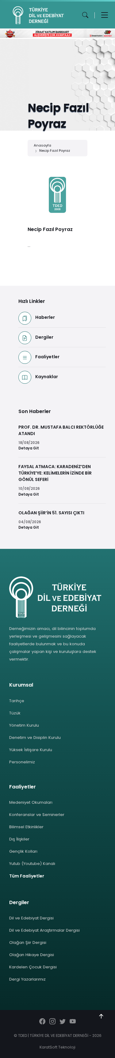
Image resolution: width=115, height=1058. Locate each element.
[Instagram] (52, 1022)
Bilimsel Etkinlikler (26, 827)
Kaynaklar (46, 377)
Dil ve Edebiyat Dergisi (31, 918)
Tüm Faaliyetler (26, 876)
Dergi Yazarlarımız (27, 979)
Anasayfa (42, 145)
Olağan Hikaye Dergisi (31, 955)
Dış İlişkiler (19, 839)
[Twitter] (62, 1022)
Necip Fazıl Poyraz (54, 150)
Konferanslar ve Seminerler (36, 815)
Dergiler (44, 337)
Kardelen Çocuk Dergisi (33, 967)
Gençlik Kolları (23, 851)
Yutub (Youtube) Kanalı (32, 863)
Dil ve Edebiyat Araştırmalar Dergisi (44, 930)
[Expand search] (85, 15)
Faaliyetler (47, 357)
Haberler (45, 317)
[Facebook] (42, 1022)
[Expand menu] (104, 15)
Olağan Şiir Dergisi (27, 942)
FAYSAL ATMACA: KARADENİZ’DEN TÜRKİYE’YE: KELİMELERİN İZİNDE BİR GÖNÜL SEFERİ (55, 473)
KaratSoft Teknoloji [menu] (57, 1047)
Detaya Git (28, 448)
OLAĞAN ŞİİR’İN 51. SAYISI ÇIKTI (51, 513)
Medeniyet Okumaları (30, 802)
